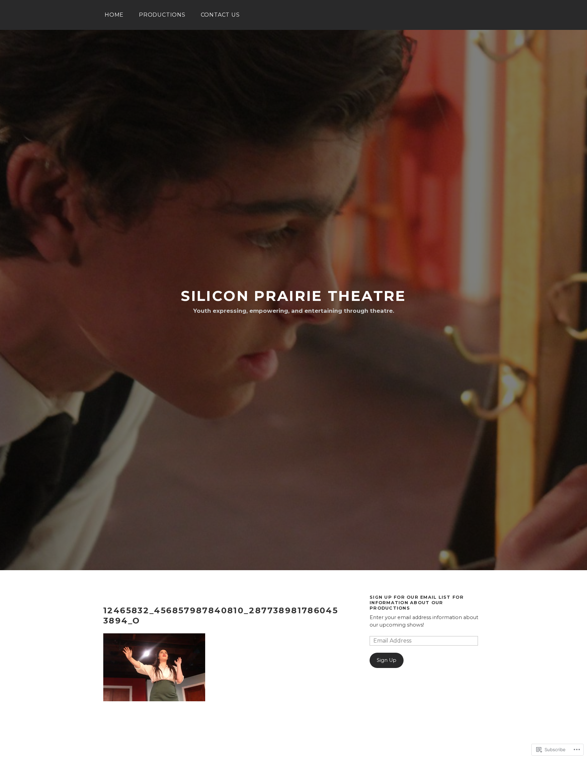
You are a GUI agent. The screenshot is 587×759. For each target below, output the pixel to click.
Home (114, 15)
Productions (162, 15)
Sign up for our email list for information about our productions (417, 602)
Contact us (220, 15)
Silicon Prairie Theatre (293, 296)
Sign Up (386, 660)
